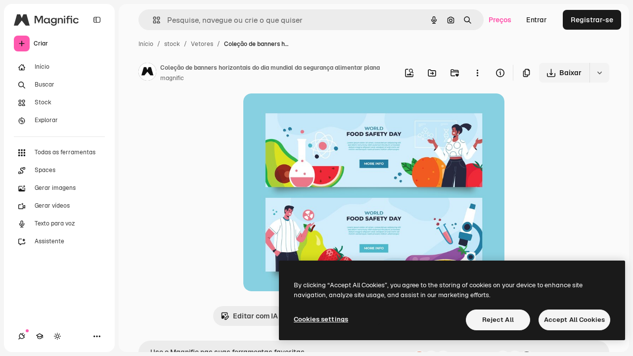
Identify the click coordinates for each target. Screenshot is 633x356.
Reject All (498, 319)
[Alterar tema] (57, 336)
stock (172, 44)
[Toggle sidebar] (97, 20)
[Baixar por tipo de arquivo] (599, 73)
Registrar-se (592, 19)
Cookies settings (321, 319)
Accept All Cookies (574, 319)
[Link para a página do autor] (147, 73)
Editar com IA (255, 316)
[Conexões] (22, 336)
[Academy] (39, 336)
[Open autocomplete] (152, 20)
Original (306, 112)
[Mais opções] (477, 73)
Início (145, 44)
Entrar (536, 19)
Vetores (202, 44)
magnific (172, 78)
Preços (500, 19)
